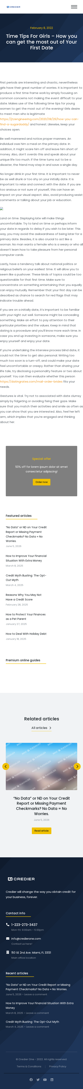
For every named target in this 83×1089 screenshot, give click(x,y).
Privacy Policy (57, 1066)
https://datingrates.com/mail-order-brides (31, 381)
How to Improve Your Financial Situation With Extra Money (40, 1005)
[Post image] (41, 766)
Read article (42, 830)
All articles (39, 728)
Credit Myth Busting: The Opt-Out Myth (32, 1022)
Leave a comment (35, 994)
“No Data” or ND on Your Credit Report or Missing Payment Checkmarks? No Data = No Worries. (41, 806)
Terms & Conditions (29, 1066)
